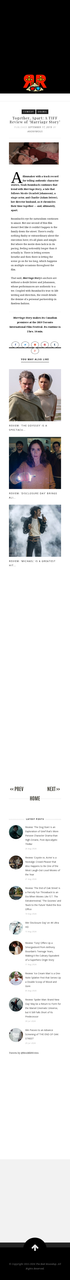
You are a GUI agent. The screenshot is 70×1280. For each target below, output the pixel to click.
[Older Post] (48, 792)
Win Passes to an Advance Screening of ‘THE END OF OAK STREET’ (41, 1034)
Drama (42, 111)
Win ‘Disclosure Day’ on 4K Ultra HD (42, 924)
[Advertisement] (35, 35)
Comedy (28, 111)
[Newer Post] (22, 792)
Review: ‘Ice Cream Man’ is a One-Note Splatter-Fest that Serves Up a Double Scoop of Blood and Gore (43, 980)
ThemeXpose (35, 1275)
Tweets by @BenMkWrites (24, 1052)
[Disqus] (35, 630)
